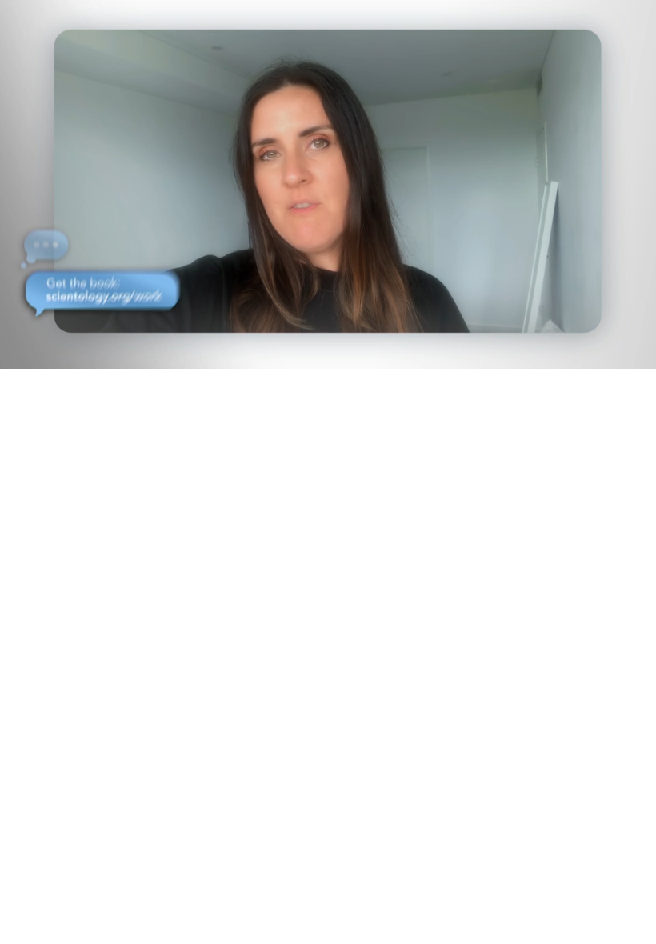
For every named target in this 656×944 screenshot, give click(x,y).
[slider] (339, 353)
